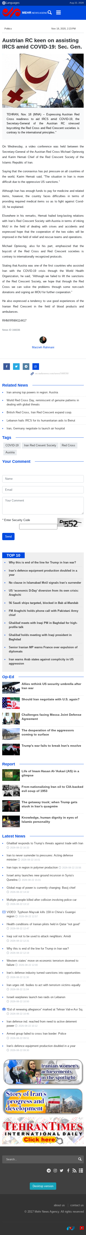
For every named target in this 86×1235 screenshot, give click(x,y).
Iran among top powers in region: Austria (32, 392)
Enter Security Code (16, 520)
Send (8, 536)
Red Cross (68, 445)
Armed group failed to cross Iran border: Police (36, 1033)
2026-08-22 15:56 (71, 867)
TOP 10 (13, 555)
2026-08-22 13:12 (19, 904)
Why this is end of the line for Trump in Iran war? (42, 562)
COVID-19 (12, 445)
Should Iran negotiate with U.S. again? (51, 699)
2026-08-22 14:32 (19, 892)
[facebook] (68, 1170)
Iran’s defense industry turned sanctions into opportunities (43, 972)
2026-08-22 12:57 (28, 916)
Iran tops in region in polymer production (32, 867)
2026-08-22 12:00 (28, 965)
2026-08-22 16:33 (19, 847)
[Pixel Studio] (79, 1228)
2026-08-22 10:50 (19, 1001)
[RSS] (74, 1170)
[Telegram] (49, 1170)
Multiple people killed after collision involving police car (42, 899)
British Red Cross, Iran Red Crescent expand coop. (39, 412)
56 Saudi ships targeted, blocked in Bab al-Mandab (43, 603)
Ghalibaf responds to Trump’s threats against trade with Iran (45, 843)
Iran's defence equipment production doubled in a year (41, 1046)
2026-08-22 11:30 (19, 977)
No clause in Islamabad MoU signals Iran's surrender (45, 582)
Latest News (13, 836)
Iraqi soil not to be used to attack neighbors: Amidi (39, 936)
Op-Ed (8, 677)
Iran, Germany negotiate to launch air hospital (36, 428)
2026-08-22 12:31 (19, 940)
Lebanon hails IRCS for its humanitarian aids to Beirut (41, 420)
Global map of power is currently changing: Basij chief (41, 887)
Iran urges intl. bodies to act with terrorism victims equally (43, 985)
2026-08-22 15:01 (31, 880)
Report (8, 764)
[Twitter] (61, 1170)
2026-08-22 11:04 (19, 989)
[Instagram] (55, 1170)
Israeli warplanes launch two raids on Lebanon (36, 997)
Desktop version (43, 1186)
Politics (8, 28)
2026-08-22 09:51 (19, 1038)
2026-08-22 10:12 (28, 1025)
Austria (10, 452)
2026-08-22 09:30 (19, 1050)
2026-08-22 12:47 (19, 928)
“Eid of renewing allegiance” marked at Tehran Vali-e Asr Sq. (45, 1009)
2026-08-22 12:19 (19, 953)
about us (59, 1205)
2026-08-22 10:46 (19, 1013)
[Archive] (81, 1170)
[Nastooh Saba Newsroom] (68, 1228)
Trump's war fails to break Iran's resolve (51, 745)
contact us (77, 1205)
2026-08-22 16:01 (30, 859)
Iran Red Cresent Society (40, 445)
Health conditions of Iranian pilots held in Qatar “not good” (43, 924)
